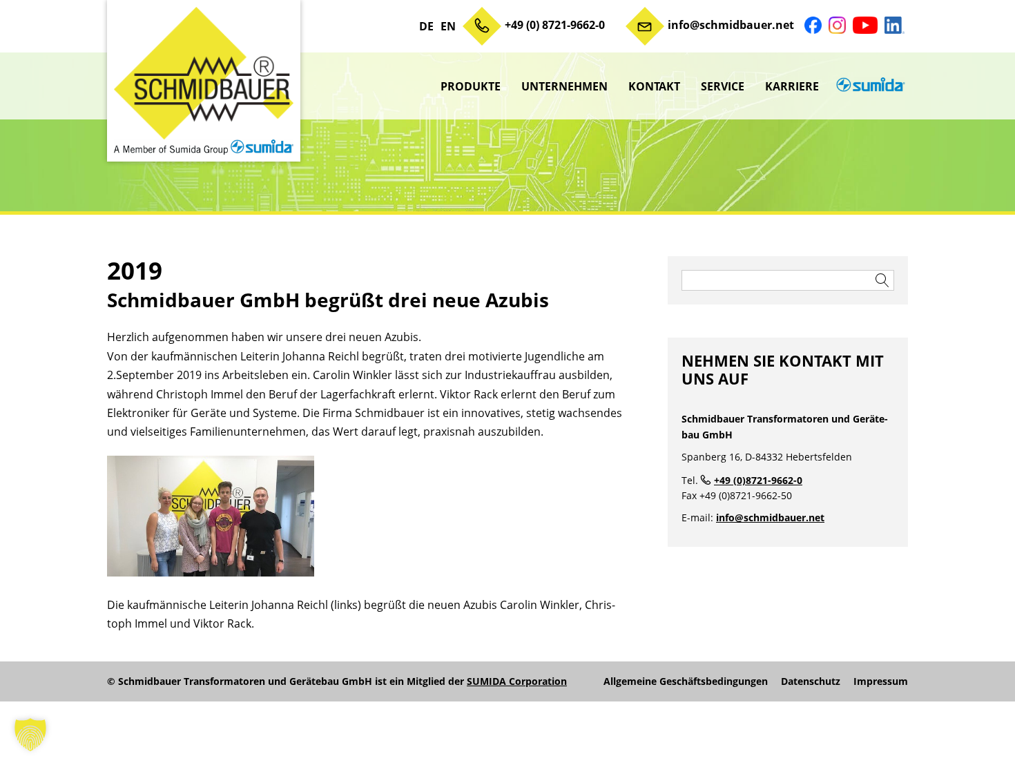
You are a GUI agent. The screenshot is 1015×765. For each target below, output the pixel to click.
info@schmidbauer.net (731, 24)
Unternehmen (564, 86)
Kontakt (654, 86)
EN (448, 26)
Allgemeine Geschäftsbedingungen (685, 681)
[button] (30, 734)
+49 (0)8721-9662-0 (758, 480)
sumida (869, 86)
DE (426, 26)
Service (722, 86)
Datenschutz (810, 681)
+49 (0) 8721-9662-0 (555, 24)
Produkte (471, 86)
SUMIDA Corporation (517, 681)
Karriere (792, 86)
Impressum (880, 681)
